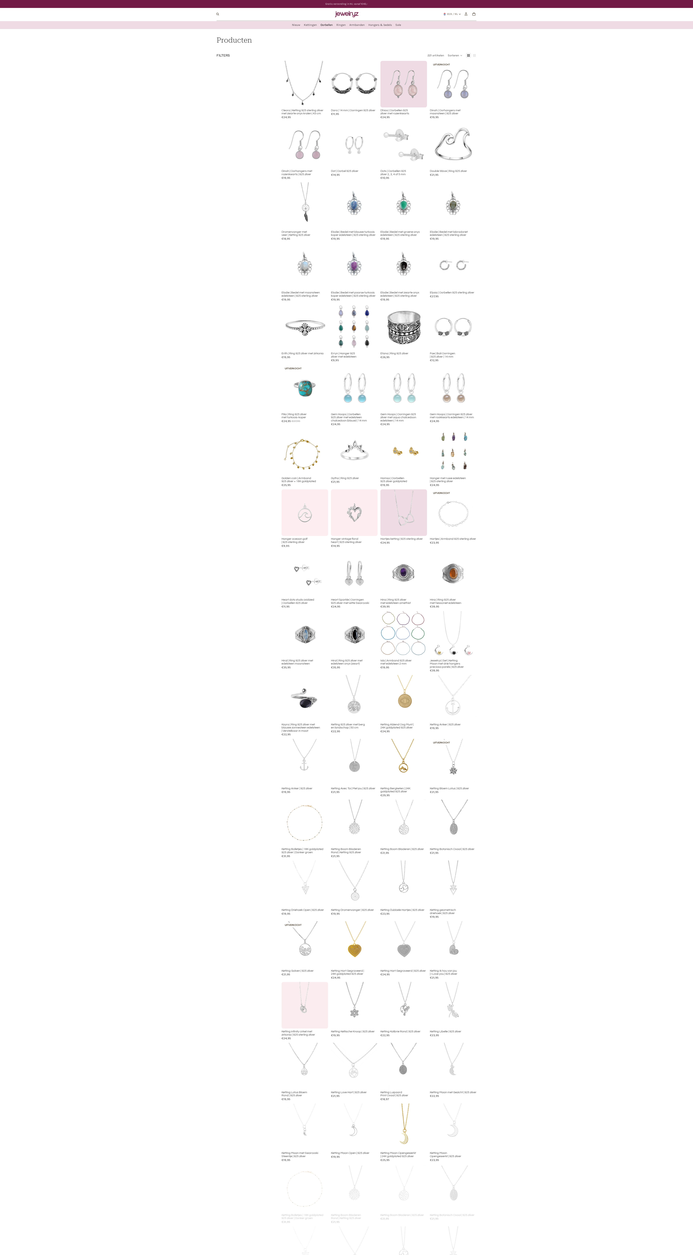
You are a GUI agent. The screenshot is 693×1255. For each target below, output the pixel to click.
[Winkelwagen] (474, 14)
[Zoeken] (218, 14)
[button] (455, 55)
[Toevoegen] (322, 102)
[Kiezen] (372, 162)
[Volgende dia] (372, 84)
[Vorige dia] (336, 84)
